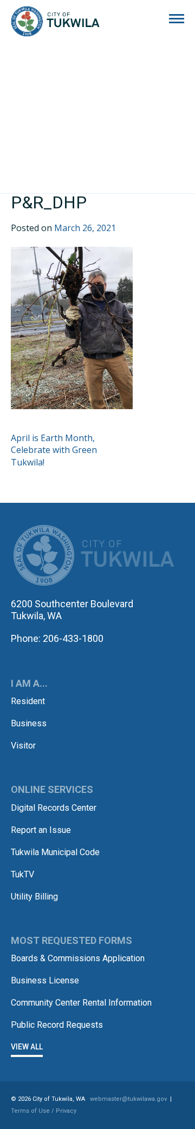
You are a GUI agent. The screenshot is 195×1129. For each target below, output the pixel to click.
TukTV (22, 874)
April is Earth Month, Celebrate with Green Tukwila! (54, 450)
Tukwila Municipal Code (55, 852)
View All (27, 1046)
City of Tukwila (55, 21)
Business (29, 723)
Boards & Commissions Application (78, 958)
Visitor (23, 745)
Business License (45, 980)
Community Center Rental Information (81, 1002)
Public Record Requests (57, 1025)
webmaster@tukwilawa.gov (128, 1098)
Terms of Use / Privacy (43, 1110)
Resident (28, 701)
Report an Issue (41, 830)
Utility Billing (34, 896)
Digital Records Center (53, 808)
